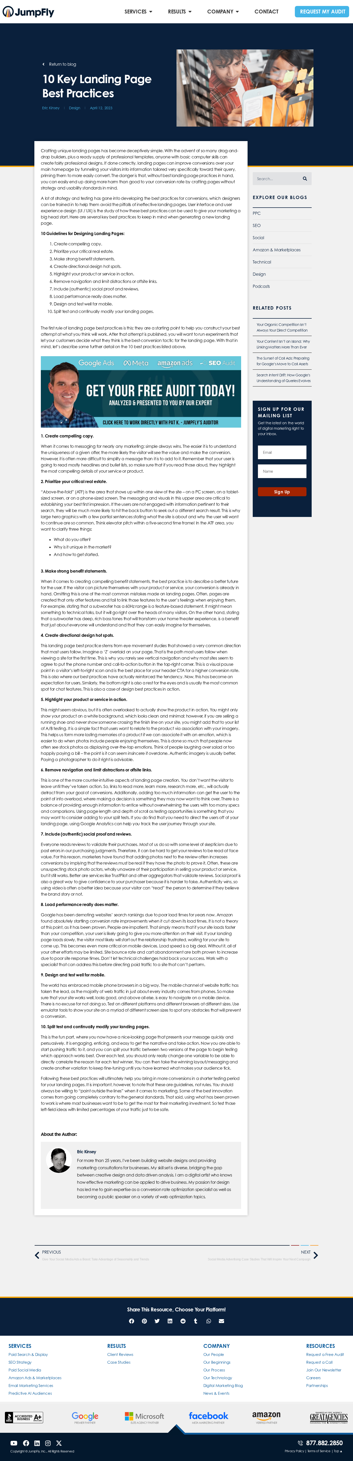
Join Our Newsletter (323, 1370)
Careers (313, 1377)
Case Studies (118, 1362)
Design (74, 108)
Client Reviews (120, 1354)
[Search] (305, 178)
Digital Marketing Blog (223, 1385)
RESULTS (177, 11)
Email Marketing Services (31, 1385)
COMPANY (220, 11)
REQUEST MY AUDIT (322, 11)
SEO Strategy (20, 1362)
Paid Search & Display (28, 1354)
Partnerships (317, 1385)
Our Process (214, 1370)
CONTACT (266, 11)
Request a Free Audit (325, 1354)
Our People (213, 1354)
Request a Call (319, 1362)
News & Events (216, 1393)
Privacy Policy (294, 1451)
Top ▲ (338, 1451)
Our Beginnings (217, 1362)
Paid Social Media (25, 1370)
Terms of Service (319, 1451)
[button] (131, 1321)
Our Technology (217, 1377)
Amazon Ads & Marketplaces (35, 1377)
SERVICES (136, 11)
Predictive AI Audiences (30, 1393)
